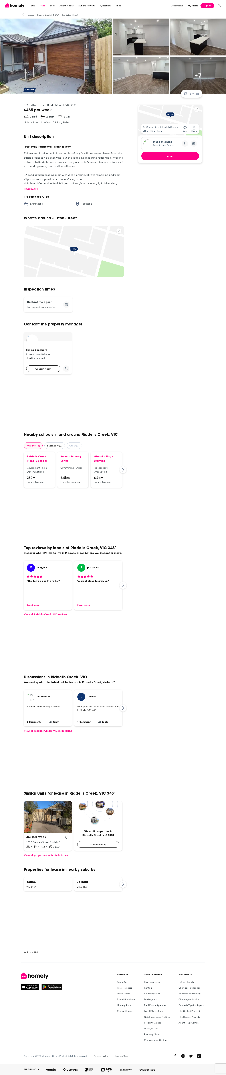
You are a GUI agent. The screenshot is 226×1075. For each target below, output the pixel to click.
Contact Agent (43, 368)
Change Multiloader (189, 987)
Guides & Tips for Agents (191, 1005)
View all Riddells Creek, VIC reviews (45, 614)
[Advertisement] (74, 403)
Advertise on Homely (189, 993)
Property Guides (152, 1022)
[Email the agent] (66, 304)
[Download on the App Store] (31, 987)
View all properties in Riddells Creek (46, 855)
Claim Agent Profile (188, 999)
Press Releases (124, 987)
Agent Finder (66, 5)
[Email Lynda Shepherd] (194, 143)
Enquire (170, 156)
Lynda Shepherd (162, 142)
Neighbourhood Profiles (157, 1016)
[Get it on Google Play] (52, 987)
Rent (42, 5)
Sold (52, 5)
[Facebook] (175, 1056)
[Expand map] (118, 230)
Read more (31, 189)
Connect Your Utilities (155, 1040)
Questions (105, 5)
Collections (177, 5)
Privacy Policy (101, 1056)
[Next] (123, 470)
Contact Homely (126, 1010)
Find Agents (150, 999)
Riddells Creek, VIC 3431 (48, 14)
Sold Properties (152, 993)
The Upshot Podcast (189, 1010)
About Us (122, 981)
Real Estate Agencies (155, 1005)
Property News (152, 1034)
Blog (118, 5)
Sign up (207, 5)
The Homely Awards (189, 1016)
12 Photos (193, 93)
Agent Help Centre (188, 1022)
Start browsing (98, 844)
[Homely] (41, 975)
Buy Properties (152, 981)
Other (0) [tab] (74, 445)
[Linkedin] (199, 1056)
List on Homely (186, 981)
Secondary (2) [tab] (54, 445)
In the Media (123, 993)
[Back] (23, 14)
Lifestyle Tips (151, 1028)
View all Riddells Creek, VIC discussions (48, 730)
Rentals (148, 987)
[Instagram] (183, 1056)
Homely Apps (124, 1005)
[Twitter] (191, 1056)
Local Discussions (153, 1010)
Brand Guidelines (126, 999)
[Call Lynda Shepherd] (66, 368)
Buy (33, 5)
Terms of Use (121, 1056)
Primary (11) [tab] (33, 445)
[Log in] (219, 5)
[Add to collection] (67, 837)
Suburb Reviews (86, 5)
